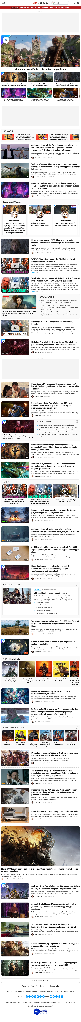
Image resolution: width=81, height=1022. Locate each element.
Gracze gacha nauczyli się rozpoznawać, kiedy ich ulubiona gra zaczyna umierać (40, 696)
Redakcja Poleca (40, 201)
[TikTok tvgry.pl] (54, 996)
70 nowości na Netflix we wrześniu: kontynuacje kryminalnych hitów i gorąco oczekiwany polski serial (40, 929)
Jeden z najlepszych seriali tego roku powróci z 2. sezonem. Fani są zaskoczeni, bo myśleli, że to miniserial (40, 534)
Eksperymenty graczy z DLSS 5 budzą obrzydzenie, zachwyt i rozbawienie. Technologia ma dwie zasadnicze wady (67, 79)
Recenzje (45, 7)
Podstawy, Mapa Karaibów (44, 607)
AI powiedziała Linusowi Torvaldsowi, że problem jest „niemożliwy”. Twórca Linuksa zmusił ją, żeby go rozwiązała (40, 910)
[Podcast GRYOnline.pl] (38, 996)
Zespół (59, 1002)
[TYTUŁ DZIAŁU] (40, 658)
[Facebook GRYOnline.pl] (27, 996)
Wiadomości (28, 986)
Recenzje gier (59, 296)
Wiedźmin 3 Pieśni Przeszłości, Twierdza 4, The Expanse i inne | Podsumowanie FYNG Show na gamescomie (40, 284)
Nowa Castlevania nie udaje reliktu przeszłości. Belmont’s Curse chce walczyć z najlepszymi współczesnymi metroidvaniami (40, 572)
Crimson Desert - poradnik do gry (71, 737)
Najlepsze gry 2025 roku (47, 991)
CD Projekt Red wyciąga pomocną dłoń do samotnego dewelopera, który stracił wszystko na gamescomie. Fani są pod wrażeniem (13, 94)
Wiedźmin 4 (58, 991)
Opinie (51, 7)
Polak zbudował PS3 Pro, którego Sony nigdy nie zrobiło (40, 815)
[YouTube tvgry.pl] (51, 996)
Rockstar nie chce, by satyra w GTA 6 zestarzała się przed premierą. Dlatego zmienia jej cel (40, 948)
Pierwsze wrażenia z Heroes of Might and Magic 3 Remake (40, 328)
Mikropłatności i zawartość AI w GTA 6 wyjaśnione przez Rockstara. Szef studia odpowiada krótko (40, 757)
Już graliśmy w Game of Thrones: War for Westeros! (65, 219)
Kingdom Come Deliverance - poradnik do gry (33, 738)
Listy (39, 7)
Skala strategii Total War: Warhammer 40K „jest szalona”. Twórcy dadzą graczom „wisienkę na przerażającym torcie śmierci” (65, 94)
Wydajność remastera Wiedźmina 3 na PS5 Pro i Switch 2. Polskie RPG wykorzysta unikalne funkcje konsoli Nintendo (40, 627)
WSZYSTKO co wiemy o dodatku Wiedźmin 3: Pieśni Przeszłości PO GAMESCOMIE (40, 265)
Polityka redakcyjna (22, 1002)
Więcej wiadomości (40, 980)
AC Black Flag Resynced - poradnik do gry (40, 601)
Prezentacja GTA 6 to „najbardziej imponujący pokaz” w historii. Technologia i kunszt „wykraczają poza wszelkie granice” (40, 390)
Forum (67, 7)
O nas (7, 1002)
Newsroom (23, 7)
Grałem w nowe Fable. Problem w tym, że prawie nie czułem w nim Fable (40, 53)
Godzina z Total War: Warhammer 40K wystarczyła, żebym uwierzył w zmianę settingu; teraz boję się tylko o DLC (40, 891)
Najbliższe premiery (69, 991)
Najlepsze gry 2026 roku (32, 991)
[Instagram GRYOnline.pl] (29, 996)
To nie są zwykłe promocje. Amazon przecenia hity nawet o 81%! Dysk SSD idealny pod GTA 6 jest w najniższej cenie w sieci (18, 137)
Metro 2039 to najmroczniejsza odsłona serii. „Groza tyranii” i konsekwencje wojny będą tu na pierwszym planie (40, 853)
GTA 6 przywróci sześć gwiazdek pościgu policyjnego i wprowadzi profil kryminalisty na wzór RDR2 (40, 967)
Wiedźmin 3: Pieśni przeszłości (15, 991)
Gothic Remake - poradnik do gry (8, 737)
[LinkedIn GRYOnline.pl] (40, 996)
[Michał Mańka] (3, 65)
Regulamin (13, 1002)
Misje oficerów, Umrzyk (43, 605)
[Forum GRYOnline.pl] (43, 996)
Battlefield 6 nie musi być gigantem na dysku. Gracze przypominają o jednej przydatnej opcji (40, 515)
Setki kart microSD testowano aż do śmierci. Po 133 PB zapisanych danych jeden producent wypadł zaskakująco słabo (40, 553)
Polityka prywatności (34, 1002)
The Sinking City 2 (10, 671)
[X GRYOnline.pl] (32, 996)
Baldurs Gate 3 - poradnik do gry (58, 737)
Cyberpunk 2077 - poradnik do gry (20, 737)
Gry (28, 7)
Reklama (53, 1002)
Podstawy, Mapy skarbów (43, 602)
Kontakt (68, 1002)
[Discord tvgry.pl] (59, 996)
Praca (63, 1002)
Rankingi (33, 7)
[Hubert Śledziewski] (30, 80)
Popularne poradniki (40, 727)
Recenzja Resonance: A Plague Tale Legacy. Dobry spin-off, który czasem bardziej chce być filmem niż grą (19, 306)
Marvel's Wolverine (61, 671)
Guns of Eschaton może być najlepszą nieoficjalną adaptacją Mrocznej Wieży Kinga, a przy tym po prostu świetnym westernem (14, 79)
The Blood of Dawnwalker (44, 671)
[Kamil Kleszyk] (56, 80)
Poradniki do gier (40, 584)
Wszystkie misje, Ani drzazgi (44, 610)
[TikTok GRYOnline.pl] (35, 996)
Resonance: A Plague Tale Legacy (27, 672)
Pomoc (73, 1002)
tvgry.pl (40, 482)
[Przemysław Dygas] (3, 80)
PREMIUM (15, 7)
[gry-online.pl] (40, 3)
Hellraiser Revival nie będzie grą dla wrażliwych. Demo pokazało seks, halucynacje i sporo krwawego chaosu (40, 347)
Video (62, 7)
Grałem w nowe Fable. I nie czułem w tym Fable (40, 219)
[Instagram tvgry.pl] (56, 996)
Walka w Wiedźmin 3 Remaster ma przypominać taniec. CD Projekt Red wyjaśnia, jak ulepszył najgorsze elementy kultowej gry (40, 79)
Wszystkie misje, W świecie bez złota (46, 613)
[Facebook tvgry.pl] (62, 996)
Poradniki (57, 7)
